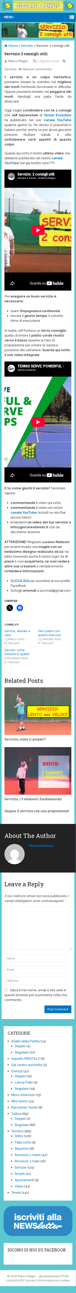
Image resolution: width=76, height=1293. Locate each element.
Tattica (16, 1114)
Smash (20, 1174)
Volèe (19, 1186)
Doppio (20, 1046)
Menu (9, 17)
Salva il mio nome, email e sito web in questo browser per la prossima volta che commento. (35, 995)
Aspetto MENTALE (25, 1059)
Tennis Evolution (56, 115)
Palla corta (23, 1142)
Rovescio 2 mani (27, 1161)
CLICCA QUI (20, 581)
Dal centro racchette (26, 1065)
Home (12, 46)
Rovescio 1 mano (28, 1155)
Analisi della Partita (25, 1041)
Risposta (21, 1149)
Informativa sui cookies (54, 1280)
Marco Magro (18, 61)
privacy (31, 1280)
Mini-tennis (19, 1101)
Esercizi (17, 1071)
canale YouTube (57, 120)
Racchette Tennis (24, 1107)
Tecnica (17, 1131)
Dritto (19, 1136)
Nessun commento (37, 69)
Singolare (22, 1052)
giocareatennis (41, 845)
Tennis (16, 1193)
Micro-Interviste (23, 1095)
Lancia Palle (24, 1082)
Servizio (27, 46)
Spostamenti (24, 1180)
